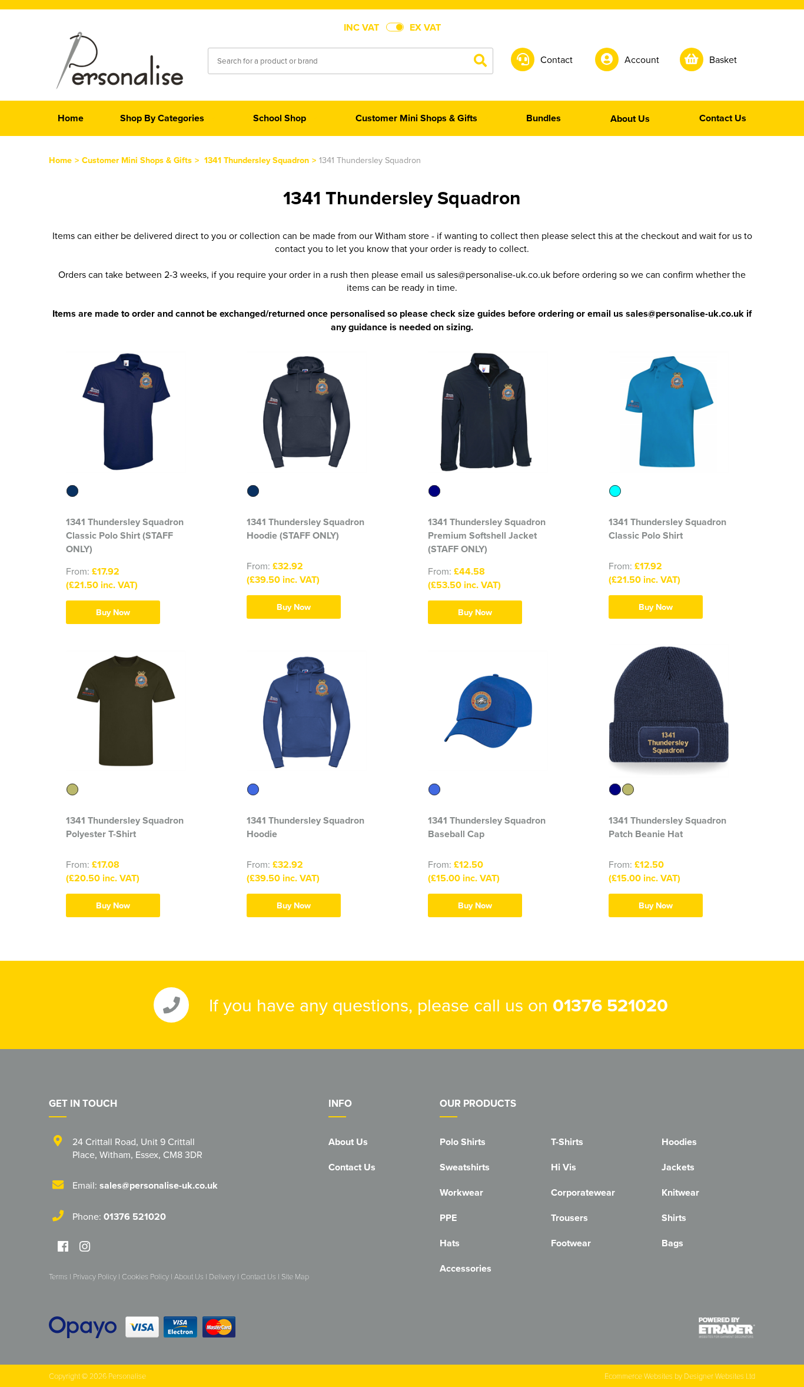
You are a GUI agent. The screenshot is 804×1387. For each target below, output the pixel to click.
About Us (348, 1142)
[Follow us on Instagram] (84, 1247)
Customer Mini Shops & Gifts (137, 160)
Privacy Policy (95, 1276)
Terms (58, 1276)
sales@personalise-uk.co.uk (158, 1185)
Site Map (295, 1276)
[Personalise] (119, 60)
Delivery (222, 1276)
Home (60, 160)
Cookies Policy (145, 1276)
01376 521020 (610, 1005)
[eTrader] (727, 1327)
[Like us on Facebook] (63, 1247)
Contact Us (352, 1167)
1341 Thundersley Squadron (256, 160)
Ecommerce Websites (638, 1376)
